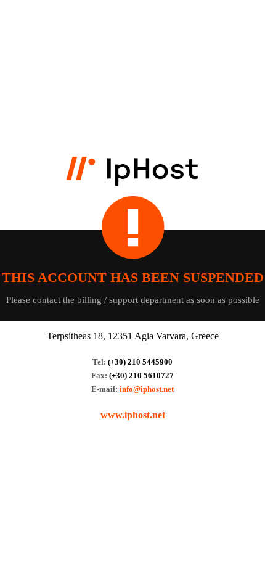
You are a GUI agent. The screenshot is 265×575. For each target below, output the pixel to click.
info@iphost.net (147, 389)
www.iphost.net (132, 415)
